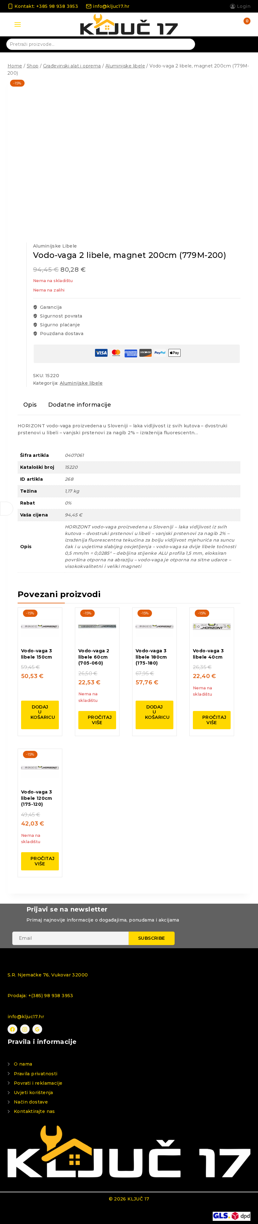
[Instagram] (25, 1029)
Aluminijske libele (55, 246)
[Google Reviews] (37, 1029)
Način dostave (31, 1102)
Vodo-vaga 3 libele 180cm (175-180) (151, 657)
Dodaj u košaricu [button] (43, 712)
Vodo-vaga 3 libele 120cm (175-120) (36, 798)
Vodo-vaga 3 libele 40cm (208, 654)
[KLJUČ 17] (129, 24)
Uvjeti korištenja (33, 1092)
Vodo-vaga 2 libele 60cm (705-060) (93, 657)
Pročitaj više (100, 719)
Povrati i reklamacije (38, 1083)
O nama (23, 1064)
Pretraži (186, 43)
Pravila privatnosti (36, 1074)
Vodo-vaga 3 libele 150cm (36, 654)
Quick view (50, 615)
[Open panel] (18, 24)
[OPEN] (6, 508)
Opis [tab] (30, 404)
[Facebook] (12, 1029)
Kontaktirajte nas (34, 1111)
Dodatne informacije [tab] (79, 404)
